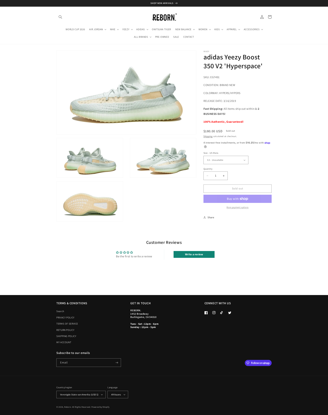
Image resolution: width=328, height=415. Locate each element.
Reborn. (68, 407)
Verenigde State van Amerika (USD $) (79, 394)
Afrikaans (116, 394)
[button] (60, 17)
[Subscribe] (117, 362)
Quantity (207, 168)
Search (60, 311)
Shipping (208, 136)
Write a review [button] (194, 254)
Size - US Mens (210, 153)
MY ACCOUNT (63, 342)
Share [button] (211, 217)
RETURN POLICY (65, 330)
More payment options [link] (238, 207)
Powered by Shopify (100, 407)
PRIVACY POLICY (65, 317)
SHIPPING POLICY (66, 336)
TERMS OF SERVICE (67, 323)
